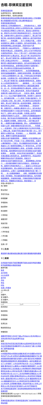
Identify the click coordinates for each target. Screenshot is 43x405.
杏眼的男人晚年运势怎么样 (11, 93)
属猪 (39, 253)
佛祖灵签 (11, 346)
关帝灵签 (37, 344)
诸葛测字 (4, 336)
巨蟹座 (18, 263)
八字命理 (36, 18)
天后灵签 (4, 346)
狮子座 (23, 263)
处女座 (28, 263)
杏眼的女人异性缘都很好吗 (11, 26)
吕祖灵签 (17, 344)
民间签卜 (16, 21)
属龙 (16, 253)
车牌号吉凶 (20, 338)
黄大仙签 (24, 344)
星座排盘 (11, 349)
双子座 (13, 263)
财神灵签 (31, 344)
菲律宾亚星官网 (7, 11)
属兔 (12, 253)
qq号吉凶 (24, 336)
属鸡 (32, 253)
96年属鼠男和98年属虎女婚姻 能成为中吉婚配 (18, 354)
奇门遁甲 (4, 349)
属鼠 (2, 253)
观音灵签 (4, 344)
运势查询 (22, 18)
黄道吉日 (29, 21)
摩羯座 (8, 265)
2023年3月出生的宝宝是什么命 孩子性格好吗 (20, 386)
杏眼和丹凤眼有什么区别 (10, 116)
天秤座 (33, 263)
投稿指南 (26, 389)
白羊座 (3, 263)
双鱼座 (18, 265)
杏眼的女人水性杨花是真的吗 (12, 71)
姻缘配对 (9, 21)
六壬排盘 (37, 346)
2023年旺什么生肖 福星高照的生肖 (28, 379)
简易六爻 (11, 336)
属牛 (6, 253)
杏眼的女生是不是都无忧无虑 (12, 161)
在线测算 (16, 18)
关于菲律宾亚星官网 (8, 389)
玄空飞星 (17, 336)
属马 (22, 253)
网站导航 (32, 389)
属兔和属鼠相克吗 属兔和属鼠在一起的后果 (20, 361)
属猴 (29, 253)
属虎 (9, 253)
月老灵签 (11, 344)
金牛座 (8, 263)
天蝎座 (38, 263)
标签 (14, 23)
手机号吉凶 (12, 338)
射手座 (3, 265)
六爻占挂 (24, 346)
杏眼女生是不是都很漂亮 (10, 138)
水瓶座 (13, 265)
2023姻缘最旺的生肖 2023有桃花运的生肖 (16, 381)
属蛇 (19, 253)
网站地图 (4, 403)
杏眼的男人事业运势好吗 (10, 48)
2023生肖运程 (33, 336)
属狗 (36, 253)
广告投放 (19, 389)
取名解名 (29, 18)
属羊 (26, 253)
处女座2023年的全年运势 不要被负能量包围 (20, 371)
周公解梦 (22, 21)
